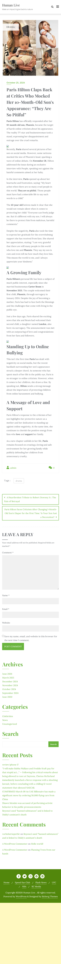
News (5, 720)
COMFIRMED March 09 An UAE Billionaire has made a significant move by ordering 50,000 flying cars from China (28, 795)
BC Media (36, 886)
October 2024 (9, 689)
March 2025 (8, 677)
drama (19, 480)
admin (13, 467)
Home (7, 882)
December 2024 (10, 681)
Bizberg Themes (50, 896)
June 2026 (7, 673)
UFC (54, 882)
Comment (7, 552)
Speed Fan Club (22, 882)
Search (10, 734)
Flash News (41, 882)
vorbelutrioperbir (11, 834)
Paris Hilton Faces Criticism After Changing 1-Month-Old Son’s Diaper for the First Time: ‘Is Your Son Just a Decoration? (30, 513)
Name (6, 595)
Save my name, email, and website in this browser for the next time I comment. (30, 638)
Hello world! (37, 843)
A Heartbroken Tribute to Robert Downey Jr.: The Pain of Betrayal (30, 499)
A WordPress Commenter (14, 843)
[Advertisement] (30, 933)
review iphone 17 (10, 764)
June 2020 (7, 697)
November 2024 (10, 685)
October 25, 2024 (16, 82)
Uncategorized (9, 724)
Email (5, 609)
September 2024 (10, 693)
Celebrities (7, 716)
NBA (24, 886)
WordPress (21, 896)
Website (6, 622)
